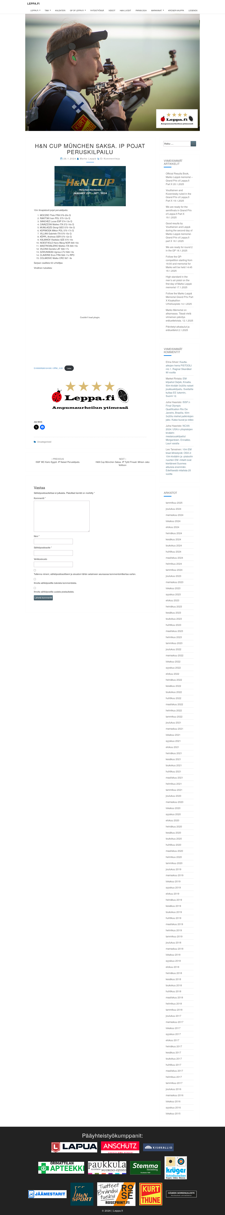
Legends (193, 10)
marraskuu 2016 (174, 1095)
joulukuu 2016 (173, 1089)
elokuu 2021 (172, 747)
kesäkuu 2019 (173, 906)
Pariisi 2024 (141, 10)
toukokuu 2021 (174, 765)
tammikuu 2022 (174, 716)
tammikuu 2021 (174, 790)
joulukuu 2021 (173, 722)
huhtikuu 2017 (173, 1064)
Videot (112, 10)
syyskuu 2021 (173, 741)
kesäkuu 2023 (173, 612)
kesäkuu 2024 (173, 539)
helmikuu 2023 (174, 637)
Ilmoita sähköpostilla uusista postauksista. (54, 591)
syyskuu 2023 (173, 594)
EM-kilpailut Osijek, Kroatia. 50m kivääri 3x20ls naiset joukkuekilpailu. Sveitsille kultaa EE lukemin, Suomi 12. (179, 387)
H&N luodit (125, 10)
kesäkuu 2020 (173, 832)
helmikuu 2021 (174, 783)
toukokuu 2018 (174, 985)
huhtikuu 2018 (173, 991)
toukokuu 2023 (174, 618)
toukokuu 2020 (174, 838)
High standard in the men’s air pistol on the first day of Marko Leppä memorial (179, 282)
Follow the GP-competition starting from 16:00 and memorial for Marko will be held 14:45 (179, 262)
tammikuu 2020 (174, 863)
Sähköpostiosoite (43, 547)
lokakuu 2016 (173, 1101)
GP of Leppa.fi (77, 10)
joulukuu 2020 (173, 796)
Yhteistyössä (97, 10)
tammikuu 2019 (174, 936)
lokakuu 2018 (173, 954)
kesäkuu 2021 (173, 759)
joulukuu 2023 (173, 576)
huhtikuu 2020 (173, 844)
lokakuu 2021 (173, 735)
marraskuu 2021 (174, 728)
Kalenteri (60, 10)
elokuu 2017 (172, 1040)
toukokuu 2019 (174, 912)
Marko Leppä (88, 158)
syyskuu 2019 (173, 887)
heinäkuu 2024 (174, 533)
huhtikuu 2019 (173, 918)
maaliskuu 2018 (174, 997)
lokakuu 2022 (173, 661)
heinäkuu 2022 (174, 679)
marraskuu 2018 (174, 948)
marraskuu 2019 (174, 875)
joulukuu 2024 (173, 509)
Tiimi (47, 10)
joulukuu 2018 (173, 942)
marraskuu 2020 (174, 802)
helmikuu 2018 (174, 1003)
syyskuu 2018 (173, 960)
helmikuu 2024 (174, 563)
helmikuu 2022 (174, 710)
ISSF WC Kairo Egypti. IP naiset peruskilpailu (58, 460)
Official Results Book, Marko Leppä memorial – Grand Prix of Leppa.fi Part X (179, 179)
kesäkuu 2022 (173, 686)
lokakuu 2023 (173, 588)
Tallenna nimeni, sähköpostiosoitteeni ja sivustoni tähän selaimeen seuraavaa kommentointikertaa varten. (85, 574)
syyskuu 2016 (173, 1107)
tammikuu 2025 (174, 502)
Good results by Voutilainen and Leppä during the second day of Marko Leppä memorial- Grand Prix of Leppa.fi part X (179, 232)
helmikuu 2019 (174, 930)
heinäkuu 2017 (174, 1046)
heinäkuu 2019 (174, 899)
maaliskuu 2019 (174, 924)
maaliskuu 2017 (174, 1070)
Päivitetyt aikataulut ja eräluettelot (177, 328)
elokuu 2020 (172, 820)
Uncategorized (44, 441)
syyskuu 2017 (173, 1034)
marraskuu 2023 (174, 582)
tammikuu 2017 (174, 1083)
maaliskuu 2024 (174, 557)
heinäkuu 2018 (174, 973)
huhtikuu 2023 (173, 625)
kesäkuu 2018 (173, 979)
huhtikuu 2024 (173, 551)
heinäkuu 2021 (174, 753)
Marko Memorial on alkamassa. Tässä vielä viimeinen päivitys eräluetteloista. (178, 315)
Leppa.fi (33, 4)
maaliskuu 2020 (174, 851)
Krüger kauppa (176, 10)
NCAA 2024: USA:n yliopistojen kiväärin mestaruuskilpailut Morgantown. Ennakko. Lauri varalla (179, 434)
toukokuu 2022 (174, 692)
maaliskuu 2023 (174, 631)
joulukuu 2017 (173, 1016)
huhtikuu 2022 (173, 698)
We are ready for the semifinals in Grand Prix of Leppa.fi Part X (179, 210)
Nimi (36, 536)
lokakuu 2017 (173, 1028)
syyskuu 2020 (173, 814)
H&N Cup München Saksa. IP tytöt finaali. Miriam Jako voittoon (123, 462)
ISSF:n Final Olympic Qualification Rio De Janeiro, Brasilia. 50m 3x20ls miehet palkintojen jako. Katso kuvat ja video (179, 410)
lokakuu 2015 (173, 1113)
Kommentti (40, 498)
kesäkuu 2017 (173, 1052)
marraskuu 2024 (174, 515)
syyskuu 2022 (173, 667)
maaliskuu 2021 (174, 777)
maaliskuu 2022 (174, 704)
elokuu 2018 (172, 967)
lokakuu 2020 (173, 808)
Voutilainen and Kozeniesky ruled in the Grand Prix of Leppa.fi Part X (178, 195)
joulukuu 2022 (173, 649)
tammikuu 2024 (174, 570)
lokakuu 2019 (173, 881)
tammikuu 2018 (174, 1009)
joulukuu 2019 (173, 869)
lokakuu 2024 (173, 521)
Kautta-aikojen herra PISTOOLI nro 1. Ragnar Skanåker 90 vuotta (179, 367)
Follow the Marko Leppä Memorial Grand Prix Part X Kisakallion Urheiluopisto (179, 299)
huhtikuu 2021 (173, 771)
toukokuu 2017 (174, 1058)
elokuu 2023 (172, 600)
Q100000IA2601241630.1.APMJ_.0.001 (48, 368)
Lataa (69, 368)
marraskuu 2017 (174, 1022)
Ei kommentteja (110, 158)
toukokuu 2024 (174, 545)
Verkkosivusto (40, 559)
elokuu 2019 (172, 893)
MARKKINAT (156, 10)
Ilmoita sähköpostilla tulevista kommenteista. (55, 582)
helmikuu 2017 (174, 1077)
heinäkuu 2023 (174, 606)
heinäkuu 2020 (174, 826)
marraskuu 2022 (174, 655)
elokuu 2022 (172, 673)
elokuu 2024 (172, 527)
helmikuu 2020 (174, 857)
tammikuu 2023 (174, 643)
